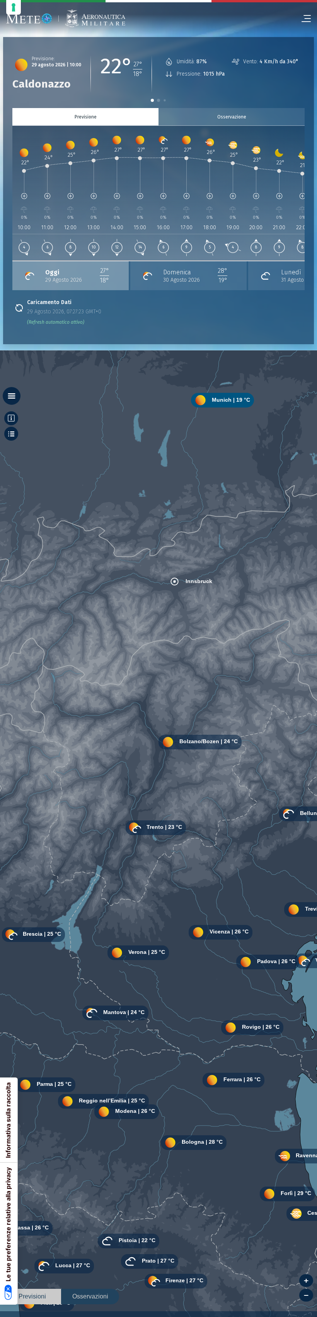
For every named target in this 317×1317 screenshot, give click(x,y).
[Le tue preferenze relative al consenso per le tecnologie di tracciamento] (13, 7)
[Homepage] (29, 18)
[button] (152, 100)
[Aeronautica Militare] (95, 19)
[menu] (303, 18)
